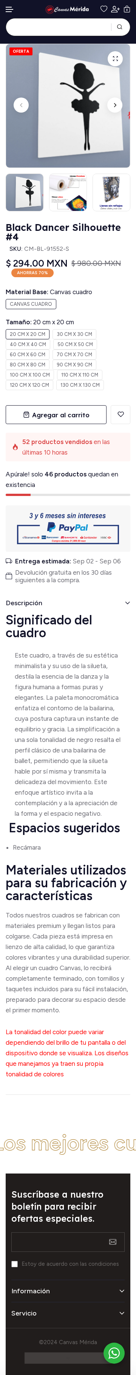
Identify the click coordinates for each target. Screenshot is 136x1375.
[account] (115, 9)
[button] (10, 9)
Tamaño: (40, 322)
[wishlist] (103, 9)
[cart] (127, 9)
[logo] (68, 9)
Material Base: (49, 292)
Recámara (27, 847)
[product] (115, 58)
